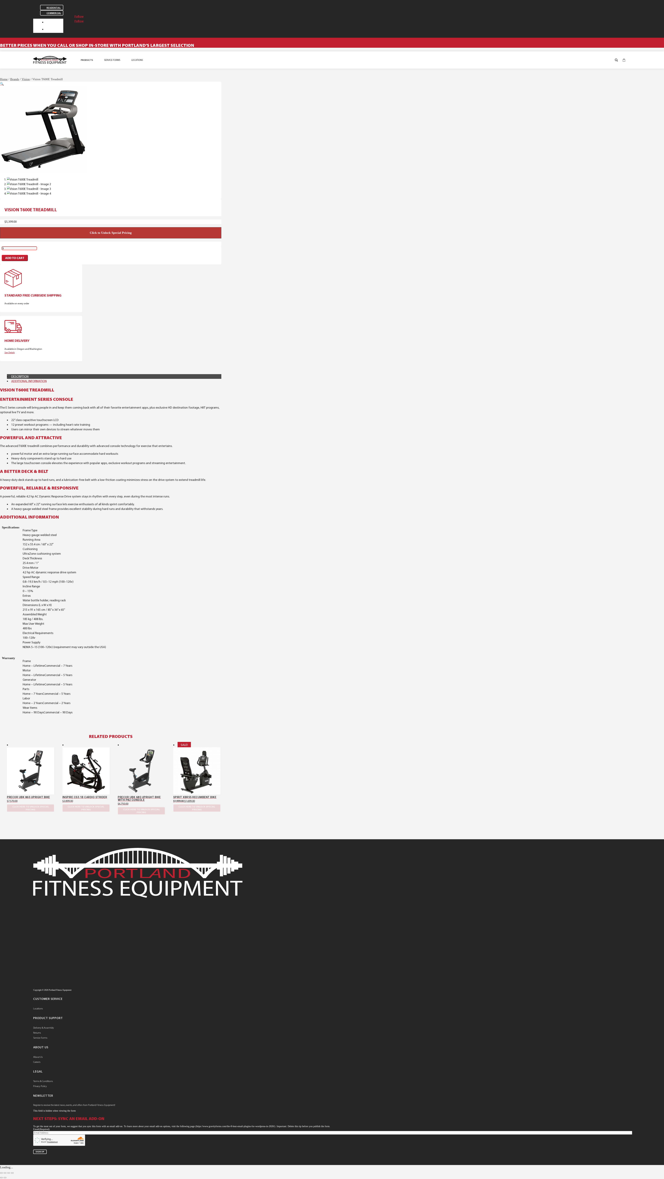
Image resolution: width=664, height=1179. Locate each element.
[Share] (8, 1172)
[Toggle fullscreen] (5, 1172)
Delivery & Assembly (43, 1027)
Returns (37, 1032)
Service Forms (40, 1037)
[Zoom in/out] (1, 1172)
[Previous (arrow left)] (1, 1177)
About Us (38, 1056)
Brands (14, 79)
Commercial (54, 13)
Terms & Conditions (43, 1081)
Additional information (29, 381)
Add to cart (14, 258)
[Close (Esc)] (12, 1172)
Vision (26, 79)
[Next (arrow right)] (5, 1177)
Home (4, 79)
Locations (38, 1008)
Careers (36, 1062)
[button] (2, 84)
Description (20, 376)
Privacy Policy (40, 1086)
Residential (54, 7)
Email (41, 1129)
